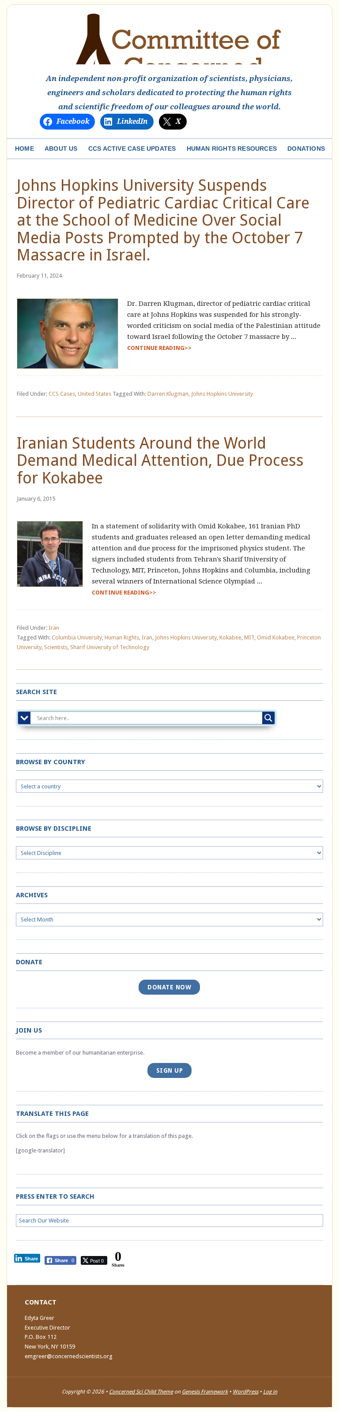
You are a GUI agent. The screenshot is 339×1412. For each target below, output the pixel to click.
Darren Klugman (167, 393)
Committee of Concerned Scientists (169, 39)
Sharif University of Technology (109, 647)
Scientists (56, 647)
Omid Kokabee (275, 637)
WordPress (245, 1392)
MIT (249, 637)
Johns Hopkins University (222, 393)
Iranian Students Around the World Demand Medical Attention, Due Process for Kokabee (160, 460)
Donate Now (169, 987)
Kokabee (230, 637)
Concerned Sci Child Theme (141, 1392)
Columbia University (77, 637)
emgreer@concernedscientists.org (69, 1356)
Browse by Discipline (53, 828)
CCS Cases (62, 393)
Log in (270, 1392)
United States (94, 393)
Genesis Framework (205, 1392)
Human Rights (122, 637)
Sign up (169, 1070)
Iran (54, 627)
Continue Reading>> (159, 348)
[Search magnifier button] (268, 718)
